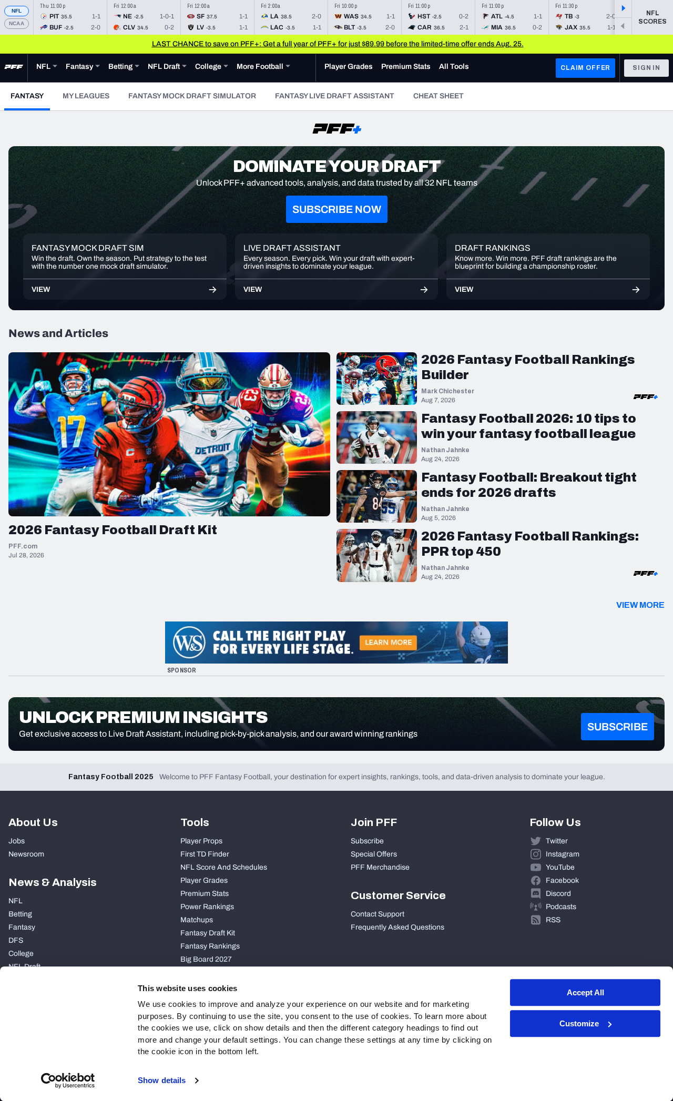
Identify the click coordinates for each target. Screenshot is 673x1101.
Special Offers (374, 854)
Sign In (646, 68)
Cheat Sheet (438, 96)
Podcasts (561, 907)
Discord (558, 894)
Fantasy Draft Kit (207, 933)
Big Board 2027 (206, 959)
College (21, 953)
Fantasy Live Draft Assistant (334, 96)
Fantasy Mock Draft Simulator (192, 96)
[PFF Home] (13, 67)
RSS (553, 920)
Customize (579, 1023)
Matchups (196, 920)
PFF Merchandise (380, 867)
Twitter (557, 841)
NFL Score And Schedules (223, 867)
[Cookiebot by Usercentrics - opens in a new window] (68, 1080)
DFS (15, 940)
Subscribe (367, 841)
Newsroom (26, 854)
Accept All (585, 992)
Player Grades (204, 880)
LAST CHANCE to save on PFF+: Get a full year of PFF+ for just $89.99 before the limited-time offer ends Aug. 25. (338, 44)
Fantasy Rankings (210, 946)
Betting (20, 914)
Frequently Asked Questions (397, 927)
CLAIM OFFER (585, 68)
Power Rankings (207, 907)
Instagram (562, 854)
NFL (17, 11)
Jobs (16, 841)
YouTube (560, 867)
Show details (162, 1080)
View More (640, 604)
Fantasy (30, 95)
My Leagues (86, 96)
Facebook (562, 880)
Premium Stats (204, 894)
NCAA (16, 23)
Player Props (201, 841)
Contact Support (377, 914)
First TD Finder (204, 854)
